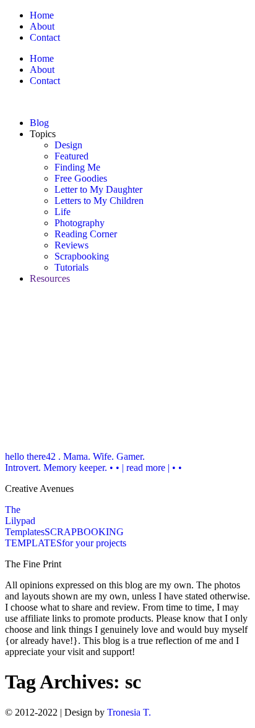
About (42, 26)
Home (42, 15)
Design (68, 145)
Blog (39, 122)
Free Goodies (80, 178)
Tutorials (71, 267)
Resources (50, 278)
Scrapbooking (81, 256)
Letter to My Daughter (98, 189)
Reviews (71, 245)
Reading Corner (85, 234)
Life (62, 211)
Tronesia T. (129, 712)
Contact (45, 37)
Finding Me (77, 167)
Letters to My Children (99, 200)
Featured (71, 156)
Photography (79, 223)
